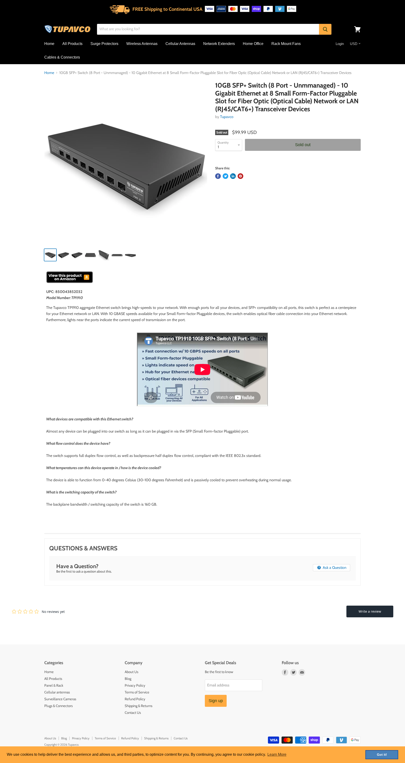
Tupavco (226, 117)
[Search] (325, 29)
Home (49, 44)
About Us (131, 672)
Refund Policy (135, 699)
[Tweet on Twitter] (225, 176)
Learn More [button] (276, 754)
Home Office (253, 44)
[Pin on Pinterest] (240, 176)
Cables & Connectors (62, 57)
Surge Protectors (104, 44)
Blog (128, 679)
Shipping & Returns (138, 706)
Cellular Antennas (180, 44)
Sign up (216, 700)
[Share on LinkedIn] (233, 176)
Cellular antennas (57, 692)
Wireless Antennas (142, 44)
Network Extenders (219, 44)
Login (340, 44)
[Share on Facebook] (218, 176)
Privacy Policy (135, 685)
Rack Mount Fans (286, 44)
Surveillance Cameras (60, 699)
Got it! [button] (382, 754)
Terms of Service (137, 692)
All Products (72, 44)
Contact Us (133, 713)
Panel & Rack (53, 685)
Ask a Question (334, 567)
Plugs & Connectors (58, 706)
